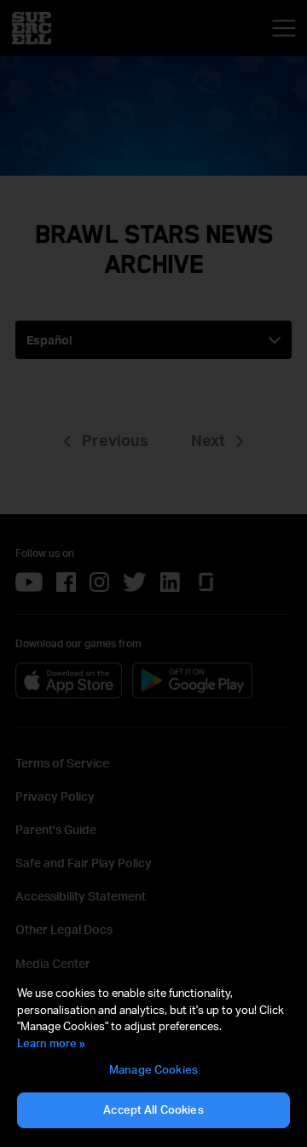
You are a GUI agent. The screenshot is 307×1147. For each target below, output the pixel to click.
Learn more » (51, 1043)
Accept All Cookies (153, 1109)
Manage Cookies (153, 1069)
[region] (153, 1057)
